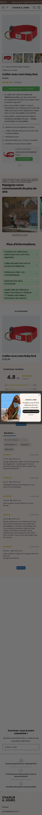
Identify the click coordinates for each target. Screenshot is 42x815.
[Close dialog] (39, 395)
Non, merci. (30, 414)
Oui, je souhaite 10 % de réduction (31, 411)
